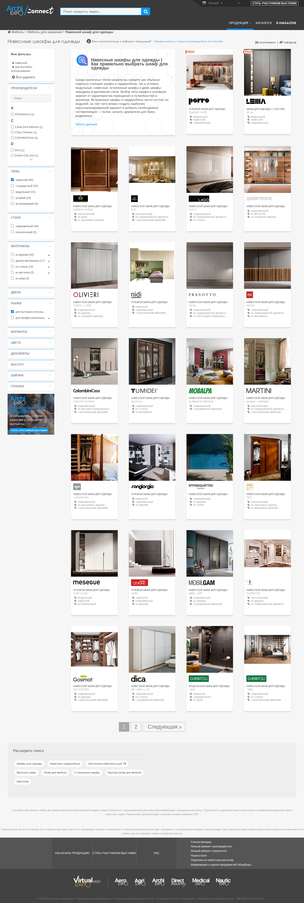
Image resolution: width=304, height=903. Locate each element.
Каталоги (264, 23)
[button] (31, 88)
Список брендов (201, 842)
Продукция (238, 23)
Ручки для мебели (55, 772)
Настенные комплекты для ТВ (107, 763)
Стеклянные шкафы (87, 772)
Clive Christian (26, 132)
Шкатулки (23, 781)
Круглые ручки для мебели (124, 772)
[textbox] (101, 11)
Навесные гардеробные (65, 763)
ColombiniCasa (26, 137)
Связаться (267, 56)
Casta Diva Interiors (29, 127)
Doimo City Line (26, 155)
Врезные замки (26, 772)
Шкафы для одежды (29, 763)
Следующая (164, 727)
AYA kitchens (24, 114)
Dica (19, 150)
